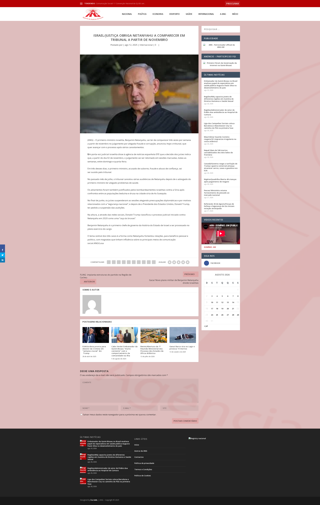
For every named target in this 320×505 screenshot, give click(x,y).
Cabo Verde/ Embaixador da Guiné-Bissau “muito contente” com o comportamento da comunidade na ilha (125, 351)
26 (222, 315)
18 (217, 308)
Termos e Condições (143, 469)
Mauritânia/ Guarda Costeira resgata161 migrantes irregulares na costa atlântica (220, 139)
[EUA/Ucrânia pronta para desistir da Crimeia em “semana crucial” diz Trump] (95, 335)
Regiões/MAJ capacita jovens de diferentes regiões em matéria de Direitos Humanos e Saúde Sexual (219, 98)
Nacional (127, 14)
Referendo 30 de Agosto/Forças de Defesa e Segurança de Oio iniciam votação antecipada (219, 206)
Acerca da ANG (140, 451)
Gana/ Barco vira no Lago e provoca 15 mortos (182, 347)
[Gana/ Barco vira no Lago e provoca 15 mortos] (183, 335)
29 (238, 315)
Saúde (189, 14)
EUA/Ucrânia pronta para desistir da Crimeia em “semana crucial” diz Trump (94, 350)
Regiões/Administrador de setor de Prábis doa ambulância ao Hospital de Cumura (220, 112)
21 (233, 308)
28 (233, 315)
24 (212, 315)
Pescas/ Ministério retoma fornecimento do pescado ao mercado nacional (216, 192)
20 (228, 308)
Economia (158, 14)
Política (142, 14)
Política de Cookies (142, 475)
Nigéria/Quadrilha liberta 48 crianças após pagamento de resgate (220, 180)
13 (228, 302)
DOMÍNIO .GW (210, 247)
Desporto (174, 14)
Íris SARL (94, 500)
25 (217, 315)
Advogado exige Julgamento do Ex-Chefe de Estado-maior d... (121, 3)
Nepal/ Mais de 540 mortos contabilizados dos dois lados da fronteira (218, 152)
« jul (206, 326)
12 (222, 302)
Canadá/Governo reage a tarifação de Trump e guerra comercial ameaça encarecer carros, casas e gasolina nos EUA (221, 167)
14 (233, 302)
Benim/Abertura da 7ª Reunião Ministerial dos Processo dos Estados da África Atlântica (152, 350)
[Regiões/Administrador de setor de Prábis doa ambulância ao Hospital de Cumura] (83, 470)
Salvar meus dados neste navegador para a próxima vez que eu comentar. (119, 414)
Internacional (206, 14)
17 (212, 308)
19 (222, 308)
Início (235, 14)
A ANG (223, 14)
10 (212, 302)
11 (217, 302)
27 (228, 315)
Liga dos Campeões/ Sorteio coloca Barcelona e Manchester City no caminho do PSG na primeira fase (219, 125)
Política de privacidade (144, 463)
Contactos (139, 457)
